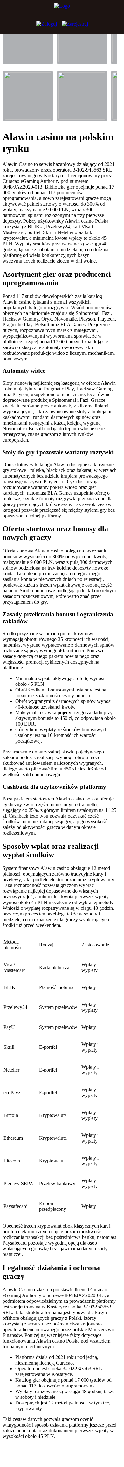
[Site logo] (62, 9)
